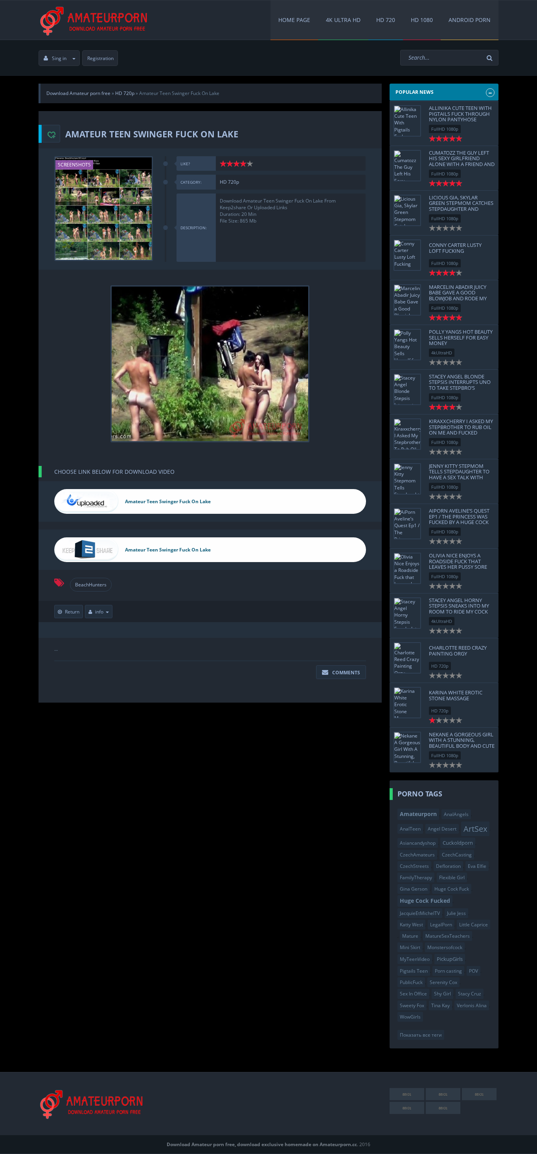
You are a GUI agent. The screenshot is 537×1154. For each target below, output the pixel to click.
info (99, 611)
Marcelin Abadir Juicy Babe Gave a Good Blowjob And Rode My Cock (458, 295)
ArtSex (475, 828)
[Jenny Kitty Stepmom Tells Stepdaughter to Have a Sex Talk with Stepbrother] (407, 479)
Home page (294, 20)
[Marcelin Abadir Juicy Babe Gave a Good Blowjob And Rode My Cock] (407, 300)
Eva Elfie (477, 866)
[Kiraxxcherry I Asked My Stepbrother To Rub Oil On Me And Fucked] (407, 434)
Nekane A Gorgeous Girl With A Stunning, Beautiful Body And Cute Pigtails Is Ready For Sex (462, 743)
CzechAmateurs (417, 854)
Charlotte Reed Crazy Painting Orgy (458, 650)
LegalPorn (441, 924)
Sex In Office (413, 993)
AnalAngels (456, 814)
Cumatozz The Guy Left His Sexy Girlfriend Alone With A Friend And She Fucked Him (462, 161)
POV (473, 971)
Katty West (411, 924)
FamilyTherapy (416, 877)
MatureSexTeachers (447, 936)
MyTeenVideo (415, 959)
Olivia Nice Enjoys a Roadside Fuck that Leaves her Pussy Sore (458, 561)
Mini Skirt (410, 947)
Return (72, 611)
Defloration (448, 866)
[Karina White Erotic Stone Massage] (407, 702)
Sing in (59, 58)
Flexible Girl (452, 877)
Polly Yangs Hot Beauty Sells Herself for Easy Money (461, 337)
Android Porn (470, 20)
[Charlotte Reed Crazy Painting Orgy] (407, 658)
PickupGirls (450, 958)
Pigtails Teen (414, 971)
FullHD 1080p (444, 129)
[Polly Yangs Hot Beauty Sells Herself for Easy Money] (407, 344)
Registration (100, 58)
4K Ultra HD (343, 20)
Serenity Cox (443, 982)
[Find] (490, 58)
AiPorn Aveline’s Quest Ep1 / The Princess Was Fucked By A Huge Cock (459, 516)
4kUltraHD (441, 353)
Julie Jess (456, 913)
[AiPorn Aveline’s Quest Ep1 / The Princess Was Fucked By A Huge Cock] (407, 523)
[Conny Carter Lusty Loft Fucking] (407, 255)
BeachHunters (91, 584)
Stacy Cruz (469, 993)
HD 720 (385, 20)
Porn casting (448, 971)
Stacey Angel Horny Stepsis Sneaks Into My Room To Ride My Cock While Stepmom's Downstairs (459, 611)
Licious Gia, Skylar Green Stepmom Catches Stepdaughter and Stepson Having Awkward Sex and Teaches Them (461, 211)
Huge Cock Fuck (451, 889)
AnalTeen (410, 828)
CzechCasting (457, 854)
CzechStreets (414, 866)
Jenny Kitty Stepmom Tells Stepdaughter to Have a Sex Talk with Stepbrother (459, 474)
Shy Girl (442, 993)
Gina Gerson (413, 889)
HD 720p (229, 182)
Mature (410, 936)
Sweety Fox (412, 1005)
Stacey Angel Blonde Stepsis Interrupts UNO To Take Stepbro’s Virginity (460, 385)
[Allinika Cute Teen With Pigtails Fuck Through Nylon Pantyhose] (407, 121)
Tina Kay (440, 1005)
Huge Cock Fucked (425, 900)
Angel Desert (442, 828)
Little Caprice (473, 924)
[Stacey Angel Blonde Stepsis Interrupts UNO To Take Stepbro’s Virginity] (407, 389)
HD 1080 (422, 20)
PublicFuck (411, 982)
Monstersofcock (444, 947)
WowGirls (410, 1016)
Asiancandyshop (418, 843)
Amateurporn (418, 814)
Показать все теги (421, 1035)
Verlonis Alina (472, 1005)
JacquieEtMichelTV (420, 913)
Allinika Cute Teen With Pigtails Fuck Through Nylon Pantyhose (460, 113)
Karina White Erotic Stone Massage (455, 695)
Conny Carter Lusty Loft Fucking (455, 247)
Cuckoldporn (458, 842)
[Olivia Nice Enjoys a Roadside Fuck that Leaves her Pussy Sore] (407, 568)
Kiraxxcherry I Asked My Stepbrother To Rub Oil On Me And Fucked (461, 426)
